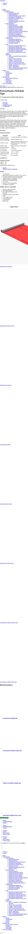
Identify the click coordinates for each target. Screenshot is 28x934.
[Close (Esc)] (4, 932)
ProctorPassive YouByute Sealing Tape (17, 49)
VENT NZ (8, 54)
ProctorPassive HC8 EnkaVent (16, 35)
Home (4, 9)
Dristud (7, 71)
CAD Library (9, 80)
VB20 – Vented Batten (14, 66)
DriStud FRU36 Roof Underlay (16, 27)
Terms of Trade (6, 834)
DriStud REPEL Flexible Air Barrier (17, 15)
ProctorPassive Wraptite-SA (15, 17)
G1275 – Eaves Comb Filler (15, 58)
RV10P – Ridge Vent (13, 65)
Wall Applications (10, 11)
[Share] (3, 932)
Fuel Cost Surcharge (7, 83)
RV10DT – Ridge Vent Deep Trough (17, 63)
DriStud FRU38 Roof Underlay (16, 26)
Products (5, 87)
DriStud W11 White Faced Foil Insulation (18, 31)
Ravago (7, 75)
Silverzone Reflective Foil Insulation (17, 36)
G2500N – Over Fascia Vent (15, 60)
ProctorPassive (9, 73)
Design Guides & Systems (12, 78)
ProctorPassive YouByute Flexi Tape (17, 48)
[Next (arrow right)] (2, 933)
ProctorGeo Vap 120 (13, 19)
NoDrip (7, 53)
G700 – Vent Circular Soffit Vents (16, 62)
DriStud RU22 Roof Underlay (15, 30)
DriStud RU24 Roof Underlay (15, 28)
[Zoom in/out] (0, 932)
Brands (4, 70)
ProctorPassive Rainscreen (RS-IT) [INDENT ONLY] (16, 21)
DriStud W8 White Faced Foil (15, 32)
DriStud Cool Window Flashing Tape (17, 45)
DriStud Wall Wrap (13, 14)
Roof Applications (10, 23)
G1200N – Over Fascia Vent (15, 61)
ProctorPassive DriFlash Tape (15, 47)
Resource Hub (6, 76)
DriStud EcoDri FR (13, 24)
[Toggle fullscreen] (2, 932)
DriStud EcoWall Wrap (14, 13)
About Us (5, 3)
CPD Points (8, 82)
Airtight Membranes (7, 821)
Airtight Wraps (9, 37)
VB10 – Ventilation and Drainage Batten (18, 67)
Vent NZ (8, 74)
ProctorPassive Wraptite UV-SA (16, 18)
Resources (8, 79)
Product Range (6, 10)
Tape (8, 87)
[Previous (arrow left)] (0, 933)
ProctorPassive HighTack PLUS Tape (17, 52)
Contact (4, 4)
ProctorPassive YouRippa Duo (15, 50)
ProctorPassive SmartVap (14, 41)
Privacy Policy (6, 833)
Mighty (23, 843)
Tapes (7, 44)
